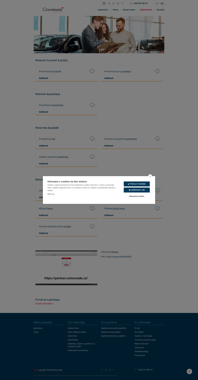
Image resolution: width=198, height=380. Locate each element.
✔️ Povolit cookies (137, 184)
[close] (150, 176)
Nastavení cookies (136, 196)
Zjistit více (50, 194)
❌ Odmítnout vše (137, 190)
